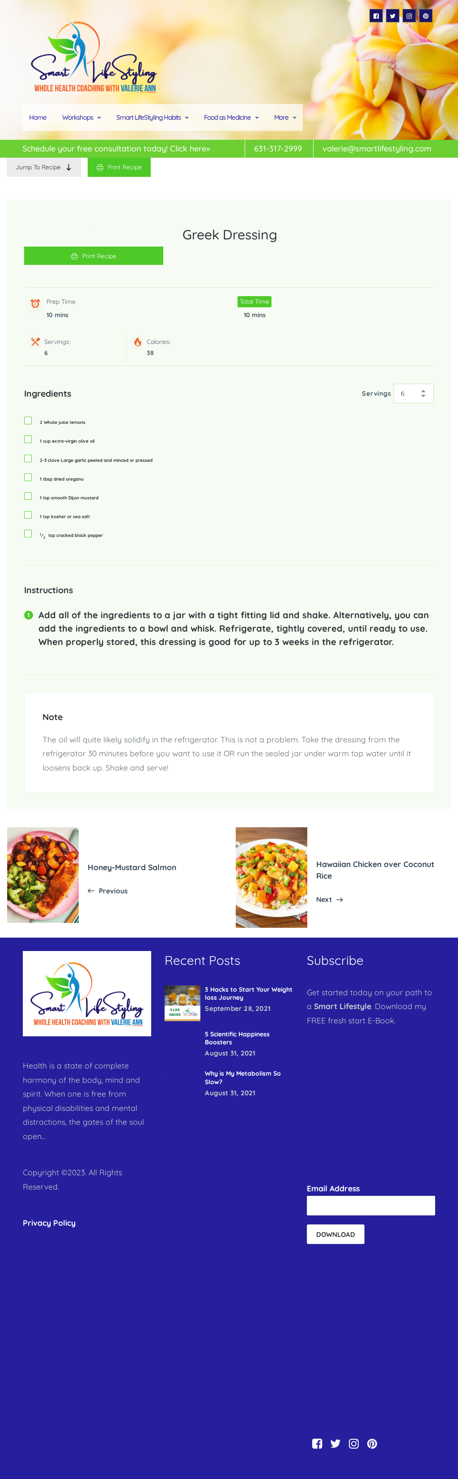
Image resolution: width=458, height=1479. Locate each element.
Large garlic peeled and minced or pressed (96, 460)
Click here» (190, 148)
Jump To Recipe (38, 167)
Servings (376, 394)
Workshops (77, 117)
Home (38, 117)
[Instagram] (409, 15)
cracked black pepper (71, 535)
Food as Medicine (227, 117)
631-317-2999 (278, 148)
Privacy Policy (49, 1223)
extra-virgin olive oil (67, 441)
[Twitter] (392, 15)
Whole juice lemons (62, 422)
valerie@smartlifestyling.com (376, 148)
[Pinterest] (426, 15)
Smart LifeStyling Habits (148, 117)
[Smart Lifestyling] (93, 56)
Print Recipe (125, 167)
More (281, 117)
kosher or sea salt (65, 517)
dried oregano (62, 479)
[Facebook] (376, 15)
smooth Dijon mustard (69, 498)
